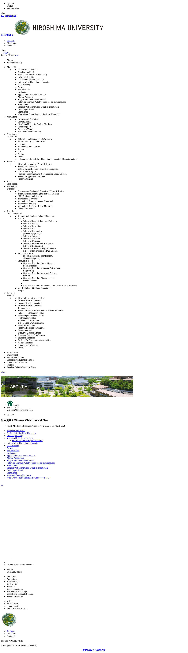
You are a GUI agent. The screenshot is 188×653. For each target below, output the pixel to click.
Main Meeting (13, 445)
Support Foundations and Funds (20, 460)
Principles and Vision (16, 430)
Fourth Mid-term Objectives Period (27, 440)
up (2, 485)
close (16, 55)
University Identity (15, 435)
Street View (12, 465)
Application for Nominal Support (21, 455)
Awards (10, 448)
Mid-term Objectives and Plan (20, 438)
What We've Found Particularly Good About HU (28, 478)
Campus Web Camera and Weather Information (27, 468)
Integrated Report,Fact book (19, 475)
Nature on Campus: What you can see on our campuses (31, 463)
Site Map (10, 40)
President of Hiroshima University (21, 433)
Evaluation (11, 453)
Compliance (12, 473)
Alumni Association (15, 458)
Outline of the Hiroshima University (22, 443)
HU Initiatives (13, 450)
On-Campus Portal (15, 470)
